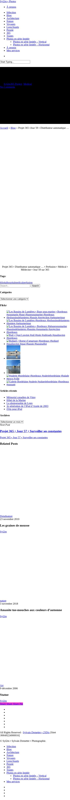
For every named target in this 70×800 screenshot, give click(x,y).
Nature (10, 755)
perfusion (28, 282)
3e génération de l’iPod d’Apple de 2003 (27, 406)
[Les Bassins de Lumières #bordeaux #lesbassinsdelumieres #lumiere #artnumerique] (38, 323)
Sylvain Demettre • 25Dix (36, 732)
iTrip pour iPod (14, 409)
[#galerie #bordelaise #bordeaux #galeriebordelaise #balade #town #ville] (38, 378)
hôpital (3, 282)
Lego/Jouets (13, 761)
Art (1, 685)
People (10, 764)
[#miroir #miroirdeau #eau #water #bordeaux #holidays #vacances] (13, 372)
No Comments (7, 87)
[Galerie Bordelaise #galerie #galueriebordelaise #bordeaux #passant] (38, 384)
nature (9, 516)
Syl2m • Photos (8, 1)
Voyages (11, 758)
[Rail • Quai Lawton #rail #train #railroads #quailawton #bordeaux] (38, 338)
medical (19, 282)
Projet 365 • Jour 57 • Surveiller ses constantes (24, 437)
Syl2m (7, 84)
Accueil (4, 128)
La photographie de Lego (20, 403)
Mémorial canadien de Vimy (21, 397)
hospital (11, 282)
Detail (3, 516)
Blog (13, 128)
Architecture (13, 752)
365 (8, 767)
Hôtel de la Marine (16, 400)
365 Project (16, 84)
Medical (27, 84)
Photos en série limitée (18, 772)
